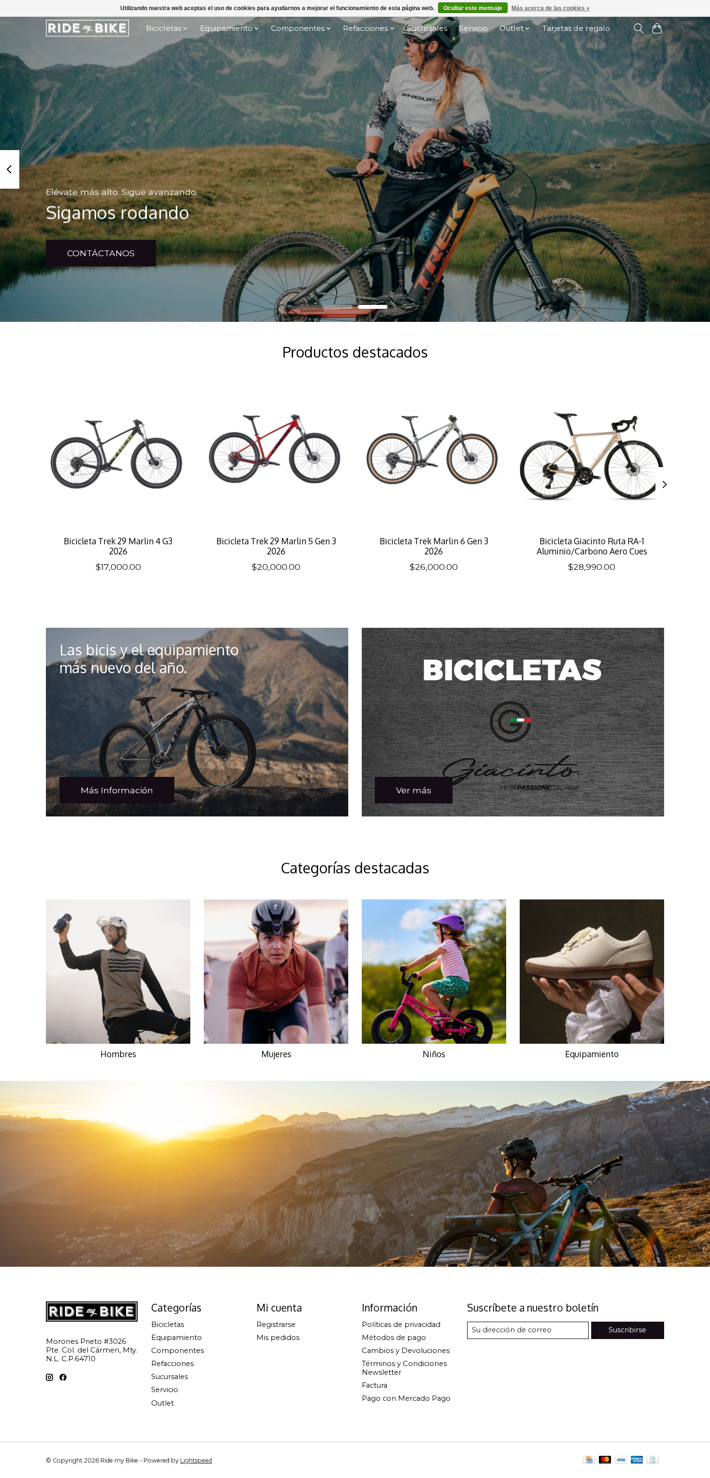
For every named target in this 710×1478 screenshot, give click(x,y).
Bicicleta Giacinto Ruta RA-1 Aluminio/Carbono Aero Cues (592, 546)
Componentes (177, 1350)
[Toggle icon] (638, 28)
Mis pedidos (277, 1337)
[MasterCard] (605, 1460)
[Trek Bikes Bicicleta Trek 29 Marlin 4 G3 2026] (118, 456)
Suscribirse (627, 1330)
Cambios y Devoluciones (406, 1350)
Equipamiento (592, 1054)
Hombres (118, 1054)
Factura (374, 1385)
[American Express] (637, 1460)
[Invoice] (653, 1460)
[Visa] (621, 1460)
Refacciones (172, 1363)
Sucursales (427, 28)
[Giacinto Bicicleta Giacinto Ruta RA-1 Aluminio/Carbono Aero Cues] (592, 456)
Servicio (473, 28)
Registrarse (276, 1324)
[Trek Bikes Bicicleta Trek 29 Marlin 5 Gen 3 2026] (276, 456)
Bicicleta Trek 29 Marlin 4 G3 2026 (118, 546)
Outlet (162, 1403)
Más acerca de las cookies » (550, 8)
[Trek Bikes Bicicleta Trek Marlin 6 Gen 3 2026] (434, 456)
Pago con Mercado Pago (406, 1398)
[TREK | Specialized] (87, 28)
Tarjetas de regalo (576, 28)
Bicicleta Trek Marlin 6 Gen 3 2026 (434, 546)
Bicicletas (167, 1324)
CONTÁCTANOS (101, 253)
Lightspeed (196, 1460)
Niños (434, 1054)
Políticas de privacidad (401, 1324)
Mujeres (276, 1054)
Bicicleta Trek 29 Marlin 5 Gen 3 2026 (276, 546)
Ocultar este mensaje (472, 8)
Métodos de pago (394, 1337)
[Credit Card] (589, 1460)
